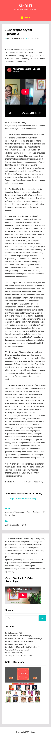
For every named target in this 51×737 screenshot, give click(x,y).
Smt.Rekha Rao (33, 647)
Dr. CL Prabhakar (13, 633)
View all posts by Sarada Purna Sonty (20, 498)
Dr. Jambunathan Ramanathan (18, 636)
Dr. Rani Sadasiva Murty (32, 639)
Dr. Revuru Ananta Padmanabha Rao (20, 641)
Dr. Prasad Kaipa (13, 639)
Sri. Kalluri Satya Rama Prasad (18, 650)
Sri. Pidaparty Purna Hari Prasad (18, 656)
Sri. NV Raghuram (14, 653)
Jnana (15, 482)
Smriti (25, 5)
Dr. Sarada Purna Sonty (34, 482)
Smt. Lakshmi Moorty (15, 647)
